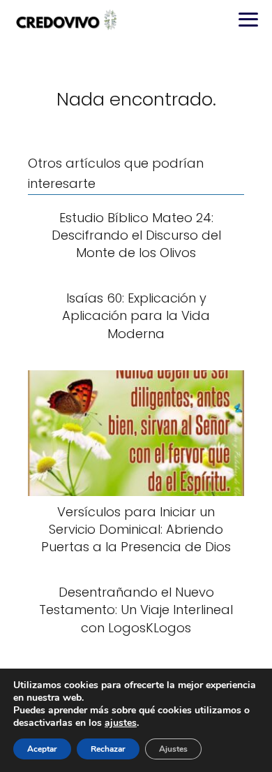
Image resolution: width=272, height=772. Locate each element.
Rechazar (108, 749)
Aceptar (42, 749)
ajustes (121, 723)
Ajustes (173, 749)
